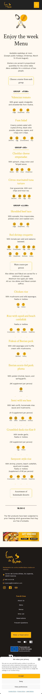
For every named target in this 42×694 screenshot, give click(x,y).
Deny (21, 681)
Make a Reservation (21, 635)
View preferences (21, 687)
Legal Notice (30, 691)
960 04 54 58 (9, 579)
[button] (39, 659)
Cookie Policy (12, 691)
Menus (21, 609)
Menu (21, 605)
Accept (21, 676)
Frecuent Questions (21, 623)
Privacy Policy (21, 691)
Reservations (21, 618)
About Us (21, 600)
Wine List (21, 614)
